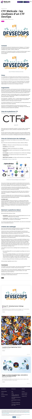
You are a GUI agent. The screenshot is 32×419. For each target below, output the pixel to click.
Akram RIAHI (4, 348)
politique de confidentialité (6, 413)
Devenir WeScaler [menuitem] (24, 393)
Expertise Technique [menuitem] (4, 394)
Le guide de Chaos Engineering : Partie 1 (11, 347)
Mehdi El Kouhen (4, 377)
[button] (30, 1)
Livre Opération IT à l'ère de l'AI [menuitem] (16, 400)
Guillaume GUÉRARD (4, 19)
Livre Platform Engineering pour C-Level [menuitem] (16, 405)
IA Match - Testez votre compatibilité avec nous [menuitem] (15, 395)
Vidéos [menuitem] (13, 393)
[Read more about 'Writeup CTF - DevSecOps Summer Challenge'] (16, 294)
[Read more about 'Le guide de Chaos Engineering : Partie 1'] (16, 330)
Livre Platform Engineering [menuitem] (16, 402)
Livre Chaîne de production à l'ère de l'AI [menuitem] (16, 398)
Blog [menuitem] (12, 391)
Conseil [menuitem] (2, 393)
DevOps (3, 21)
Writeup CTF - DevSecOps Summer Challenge (12, 306)
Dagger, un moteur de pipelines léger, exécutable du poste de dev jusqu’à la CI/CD (15, 375)
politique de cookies (27, 412)
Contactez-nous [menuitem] (24, 396)
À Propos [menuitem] (23, 391)
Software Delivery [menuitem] (4, 391)
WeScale (5, 307)
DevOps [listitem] (3, 350)
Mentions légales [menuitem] (24, 394)
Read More (28, 313)
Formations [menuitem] (3, 396)
